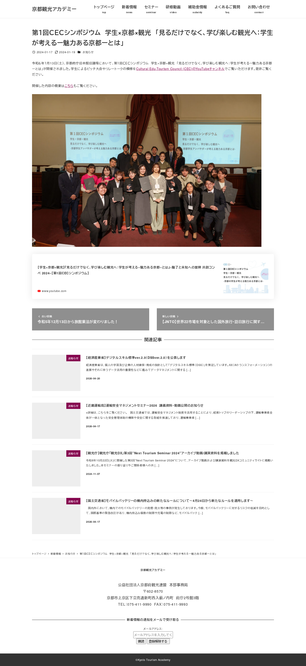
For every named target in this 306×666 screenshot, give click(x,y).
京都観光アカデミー (54, 9)
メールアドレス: (153, 629)
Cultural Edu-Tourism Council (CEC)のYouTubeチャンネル (180, 68)
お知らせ (88, 52)
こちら (69, 85)
